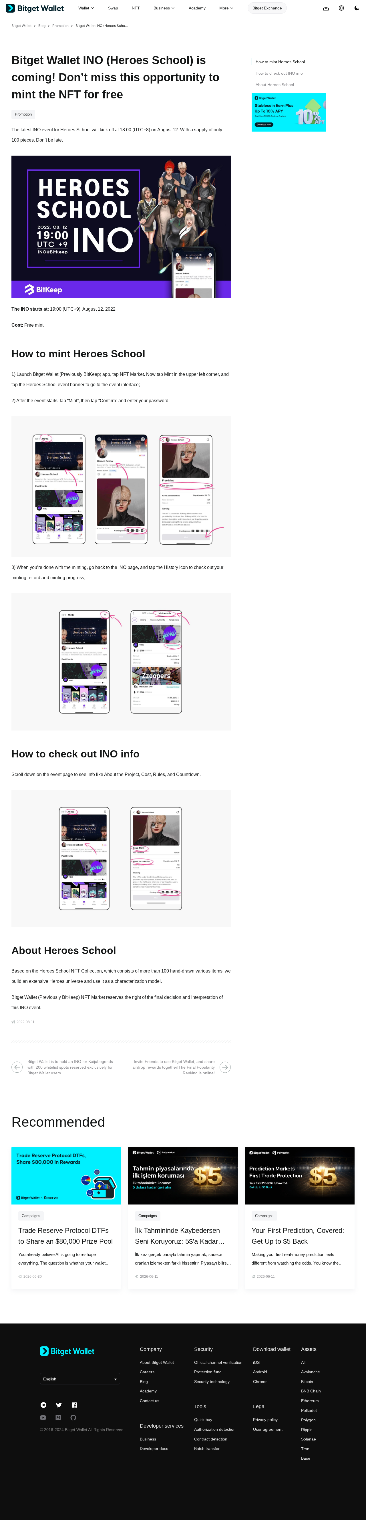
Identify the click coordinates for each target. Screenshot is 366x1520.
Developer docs (154, 1448)
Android (260, 1372)
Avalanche (310, 1372)
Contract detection (210, 1439)
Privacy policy (265, 1419)
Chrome (260, 1381)
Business (148, 1439)
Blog (41, 25)
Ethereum (310, 1400)
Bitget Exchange (267, 8)
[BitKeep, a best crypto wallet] (80, 1351)
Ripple (307, 1429)
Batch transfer (207, 1448)
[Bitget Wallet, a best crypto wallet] (42, 8)
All (303, 1362)
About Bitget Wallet (157, 1362)
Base (305, 1458)
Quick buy (203, 1419)
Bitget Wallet (21, 25)
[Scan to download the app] (326, 8)
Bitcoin (307, 1381)
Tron (305, 1448)
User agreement (268, 1429)
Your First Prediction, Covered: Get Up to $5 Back (298, 1236)
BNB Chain (311, 1391)
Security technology (212, 1381)
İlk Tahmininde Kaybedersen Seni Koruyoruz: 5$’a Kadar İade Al (177, 1237)
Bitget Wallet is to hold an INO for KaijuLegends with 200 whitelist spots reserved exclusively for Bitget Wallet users (70, 1067)
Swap (113, 8)
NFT (136, 8)
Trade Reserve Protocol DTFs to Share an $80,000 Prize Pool (65, 1236)
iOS (256, 1362)
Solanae (308, 1439)
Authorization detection (215, 1429)
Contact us (149, 1400)
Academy (197, 8)
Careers (147, 1372)
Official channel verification (218, 1362)
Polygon (308, 1420)
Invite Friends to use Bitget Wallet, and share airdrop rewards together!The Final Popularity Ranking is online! (173, 1067)
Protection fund (208, 1372)
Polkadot (309, 1410)
